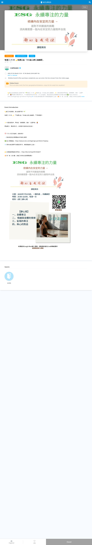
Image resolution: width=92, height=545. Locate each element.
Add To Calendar (12, 75)
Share (84, 7)
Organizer (11, 543)
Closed (69, 542)
